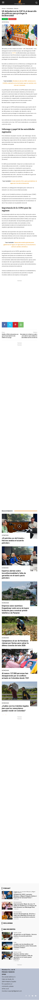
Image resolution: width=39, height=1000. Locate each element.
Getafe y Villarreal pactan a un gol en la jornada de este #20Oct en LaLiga (10, 336)
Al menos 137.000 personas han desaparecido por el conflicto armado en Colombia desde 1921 (15, 675)
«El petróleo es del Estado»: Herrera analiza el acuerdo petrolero (13, 540)
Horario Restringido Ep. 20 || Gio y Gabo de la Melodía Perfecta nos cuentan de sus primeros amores (24, 915)
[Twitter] (10, 324)
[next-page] (6, 715)
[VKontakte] (32, 995)
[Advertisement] (19, 302)
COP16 (14, 53)
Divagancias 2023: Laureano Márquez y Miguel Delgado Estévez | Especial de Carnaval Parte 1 (25, 896)
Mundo (16, 8)
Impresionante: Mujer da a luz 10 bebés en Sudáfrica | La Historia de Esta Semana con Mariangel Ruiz (25, 905)
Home (3, 8)
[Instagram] (29, 995)
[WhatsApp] (21, 324)
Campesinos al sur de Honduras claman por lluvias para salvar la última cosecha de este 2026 (15, 643)
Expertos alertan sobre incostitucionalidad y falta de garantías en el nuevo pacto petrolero (23, 956)
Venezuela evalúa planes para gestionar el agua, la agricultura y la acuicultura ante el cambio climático (19, 245)
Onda (15, 942)
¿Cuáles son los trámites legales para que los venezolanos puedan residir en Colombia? (15, 708)
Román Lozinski (17, 932)
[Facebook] (4, 324)
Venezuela (12, 19)
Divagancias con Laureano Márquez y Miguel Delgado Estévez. (24, 892)
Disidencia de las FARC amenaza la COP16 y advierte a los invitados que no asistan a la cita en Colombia (19, 83)
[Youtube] (35, 995)
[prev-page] (3, 715)
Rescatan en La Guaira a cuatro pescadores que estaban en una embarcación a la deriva (28, 336)
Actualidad (10, 8)
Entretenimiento (18, 902)
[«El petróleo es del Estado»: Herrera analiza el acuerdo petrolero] (19, 526)
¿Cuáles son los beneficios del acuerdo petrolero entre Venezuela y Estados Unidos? (25, 945)
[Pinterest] (15, 324)
